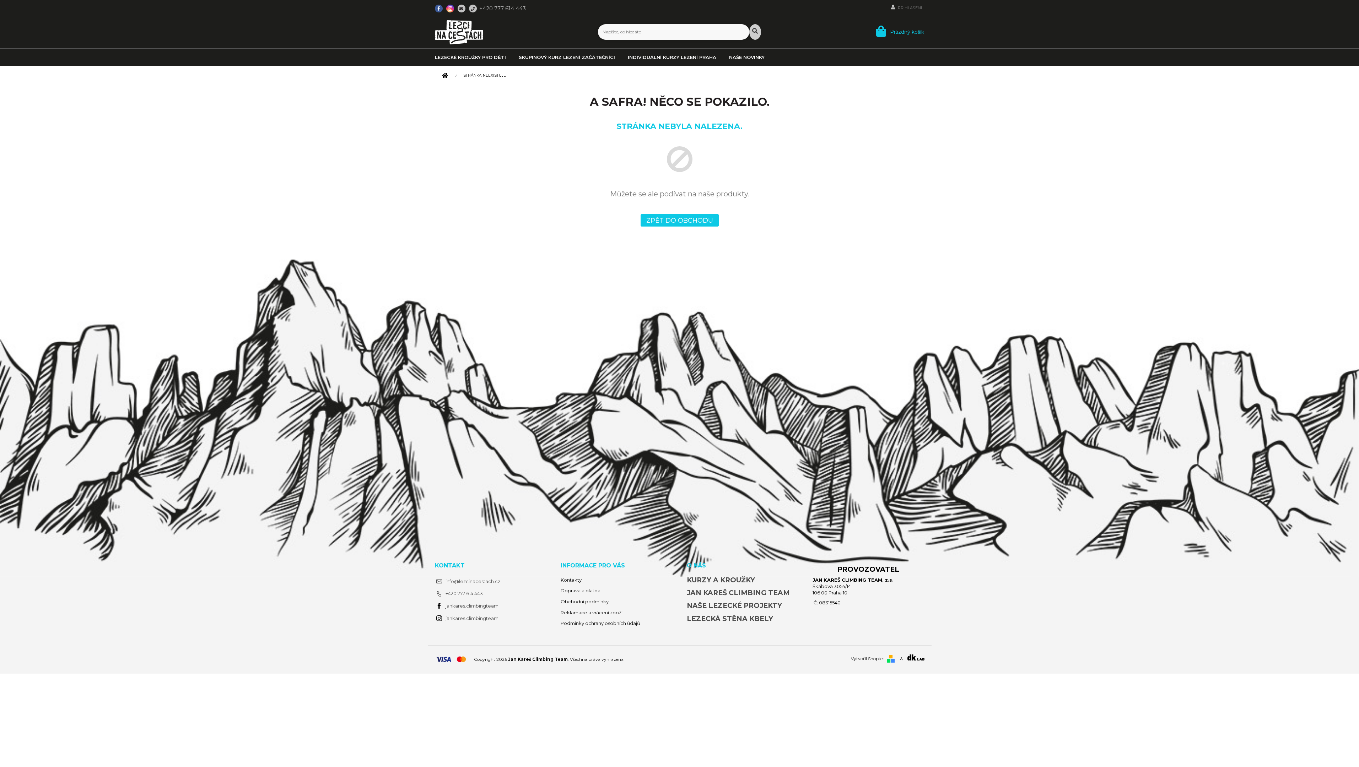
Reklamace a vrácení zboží (591, 612)
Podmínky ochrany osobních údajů (600, 623)
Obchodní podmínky (585, 601)
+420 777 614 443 (464, 593)
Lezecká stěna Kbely (730, 619)
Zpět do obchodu (679, 220)
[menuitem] (476, 57)
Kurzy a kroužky (721, 580)
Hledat (755, 32)
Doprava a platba (580, 590)
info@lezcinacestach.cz (473, 581)
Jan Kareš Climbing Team (738, 593)
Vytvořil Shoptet (867, 658)
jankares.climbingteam (472, 606)
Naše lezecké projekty (734, 606)
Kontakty (571, 580)
